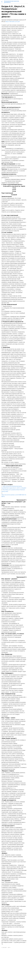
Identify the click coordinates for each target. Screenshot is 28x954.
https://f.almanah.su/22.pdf (13, 21)
